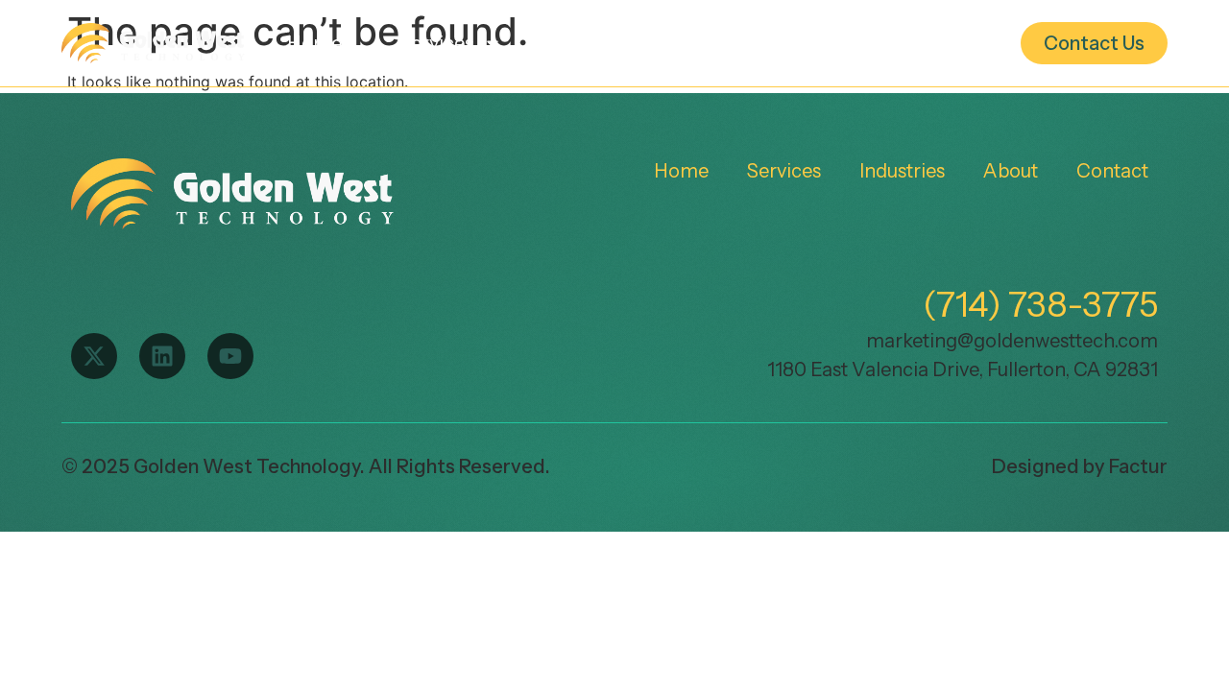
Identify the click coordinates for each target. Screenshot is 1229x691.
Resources (918, 43)
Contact (1112, 170)
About (759, 43)
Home (314, 43)
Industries (602, 43)
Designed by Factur (1080, 466)
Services (436, 43)
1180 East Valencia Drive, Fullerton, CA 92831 (962, 369)
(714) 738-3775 (1040, 304)
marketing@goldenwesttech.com (1012, 340)
